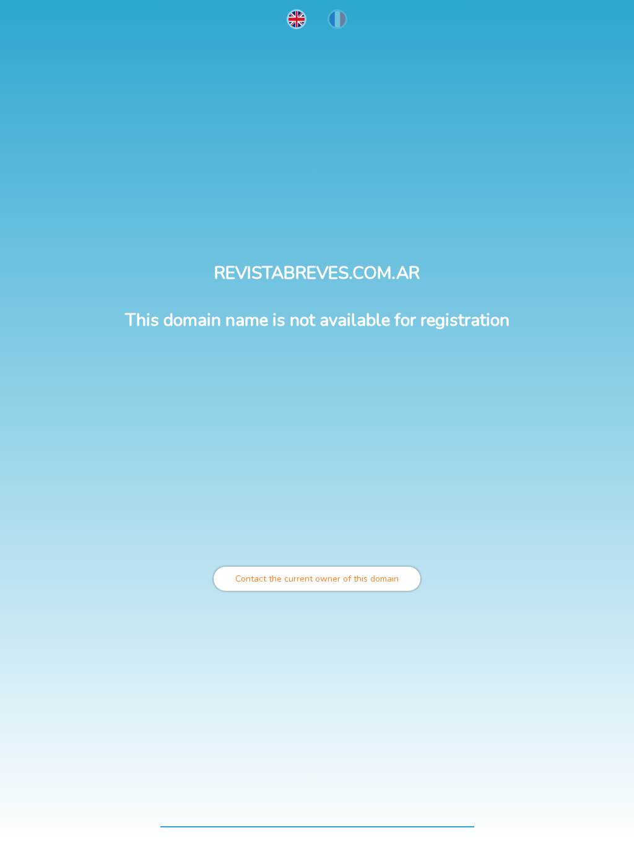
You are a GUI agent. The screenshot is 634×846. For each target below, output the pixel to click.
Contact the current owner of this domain (317, 579)
